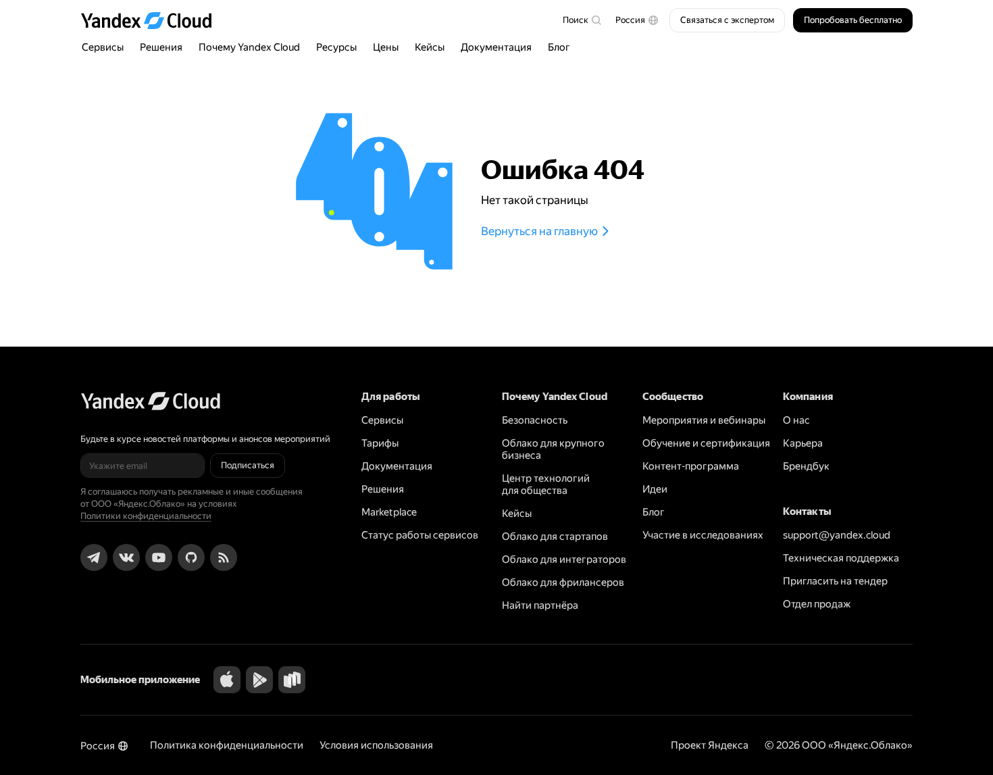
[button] (637, 20)
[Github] (191, 557)
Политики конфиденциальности (145, 516)
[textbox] (581, 20)
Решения (161, 47)
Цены (386, 47)
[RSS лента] (223, 557)
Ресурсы (336, 47)
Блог (559, 47)
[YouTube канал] (158, 557)
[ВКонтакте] (126, 557)
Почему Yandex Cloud (249, 47)
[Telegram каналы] (93, 557)
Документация (496, 47)
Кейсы (429, 47)
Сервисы (103, 47)
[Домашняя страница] (152, 20)
